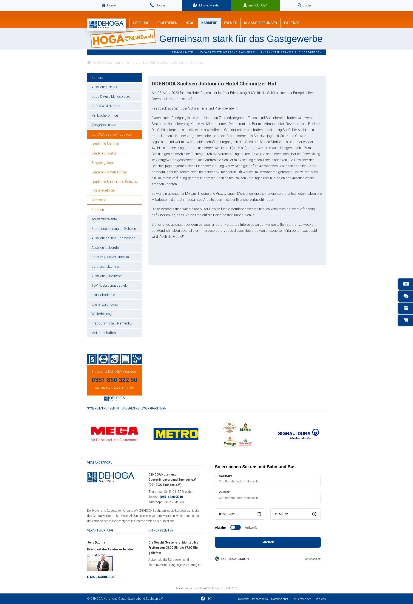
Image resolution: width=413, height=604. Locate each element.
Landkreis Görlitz (103, 153)
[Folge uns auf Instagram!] (210, 599)
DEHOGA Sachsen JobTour (111, 134)
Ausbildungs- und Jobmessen (113, 238)
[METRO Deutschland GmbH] (176, 434)
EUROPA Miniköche (105, 106)
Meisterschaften (103, 333)
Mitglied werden (209, 5)
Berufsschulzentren (105, 266)
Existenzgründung (104, 304)
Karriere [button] (209, 23)
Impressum (260, 599)
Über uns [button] (141, 23)
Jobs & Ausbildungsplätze (110, 96)
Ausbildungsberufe (105, 248)
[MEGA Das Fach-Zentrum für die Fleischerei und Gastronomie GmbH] (114, 434)
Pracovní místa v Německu (111, 323)
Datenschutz (279, 599)
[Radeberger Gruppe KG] (237, 434)
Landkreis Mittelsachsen (109, 172)
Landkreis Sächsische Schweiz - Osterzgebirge (114, 186)
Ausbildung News (104, 87)
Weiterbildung (101, 314)
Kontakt (243, 599)
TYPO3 (234, 588)
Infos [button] (189, 23)
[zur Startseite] (106, 25)
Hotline (160, 5)
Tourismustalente (104, 219)
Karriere (97, 78)
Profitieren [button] (166, 23)
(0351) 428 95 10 (171, 497)
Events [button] (230, 23)
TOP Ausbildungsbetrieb (109, 285)
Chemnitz (98, 200)
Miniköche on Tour (105, 115)
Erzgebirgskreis (102, 163)
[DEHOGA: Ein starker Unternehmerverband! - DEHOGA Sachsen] (110, 477)
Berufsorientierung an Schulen (113, 229)
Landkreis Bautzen (105, 144)
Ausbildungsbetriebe (106, 276)
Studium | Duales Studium (110, 257)
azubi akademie (103, 295)
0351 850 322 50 (114, 379)
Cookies (320, 599)
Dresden (97, 210)
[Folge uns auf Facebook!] (203, 599)
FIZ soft (210, 588)
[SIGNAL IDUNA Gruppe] (298, 434)
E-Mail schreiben (100, 577)
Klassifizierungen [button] (260, 23)
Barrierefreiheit (301, 599)
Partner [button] (291, 23)
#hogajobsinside (103, 125)
